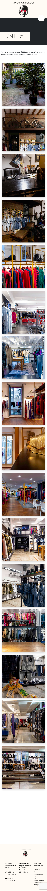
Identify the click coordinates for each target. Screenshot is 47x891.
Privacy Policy (38, 885)
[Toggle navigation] (41, 18)
